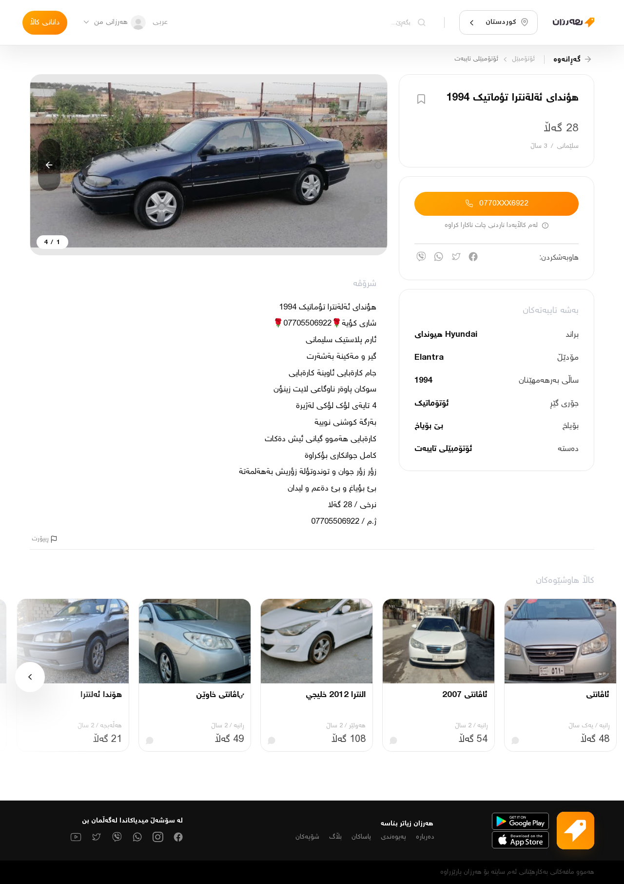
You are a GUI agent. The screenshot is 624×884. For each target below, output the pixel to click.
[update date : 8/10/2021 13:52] (570, 22)
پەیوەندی (393, 837)
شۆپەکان (307, 837)
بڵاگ (335, 837)
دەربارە (425, 837)
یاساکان (361, 837)
